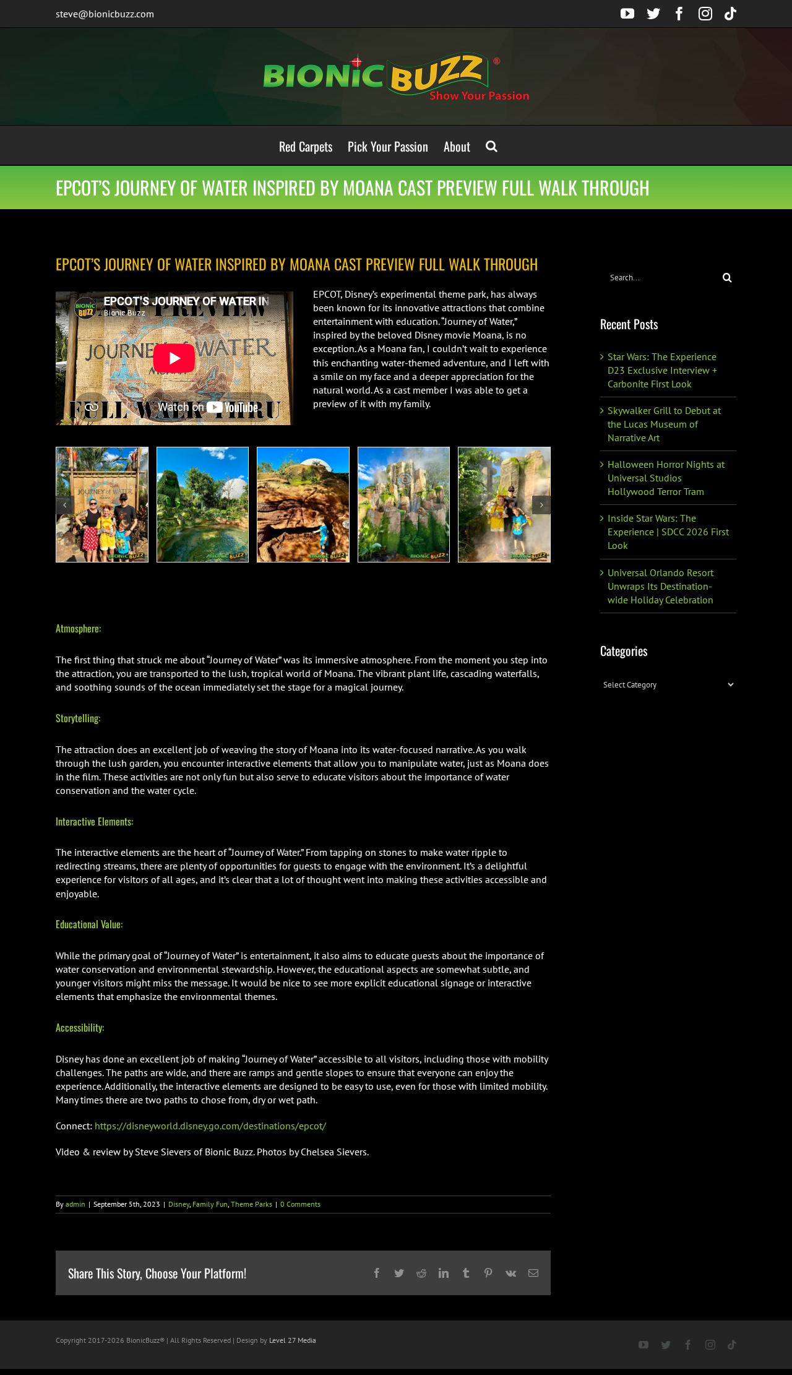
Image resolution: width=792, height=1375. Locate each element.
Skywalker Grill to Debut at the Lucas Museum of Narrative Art (664, 424)
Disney (178, 1204)
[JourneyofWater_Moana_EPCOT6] (203, 504)
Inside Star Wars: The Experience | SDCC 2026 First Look (668, 531)
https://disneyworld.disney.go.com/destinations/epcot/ (210, 1125)
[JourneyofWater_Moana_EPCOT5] (303, 504)
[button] (491, 145)
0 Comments (300, 1204)
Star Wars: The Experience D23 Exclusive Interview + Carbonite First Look (662, 370)
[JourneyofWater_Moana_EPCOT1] (102, 504)
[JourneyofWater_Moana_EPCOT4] (404, 504)
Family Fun (210, 1204)
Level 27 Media (292, 1340)
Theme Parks (251, 1204)
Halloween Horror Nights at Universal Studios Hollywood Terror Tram (666, 478)
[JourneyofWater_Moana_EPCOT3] (504, 504)
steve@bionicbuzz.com (105, 13)
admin (75, 1204)
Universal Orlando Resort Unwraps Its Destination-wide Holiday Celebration (660, 586)
